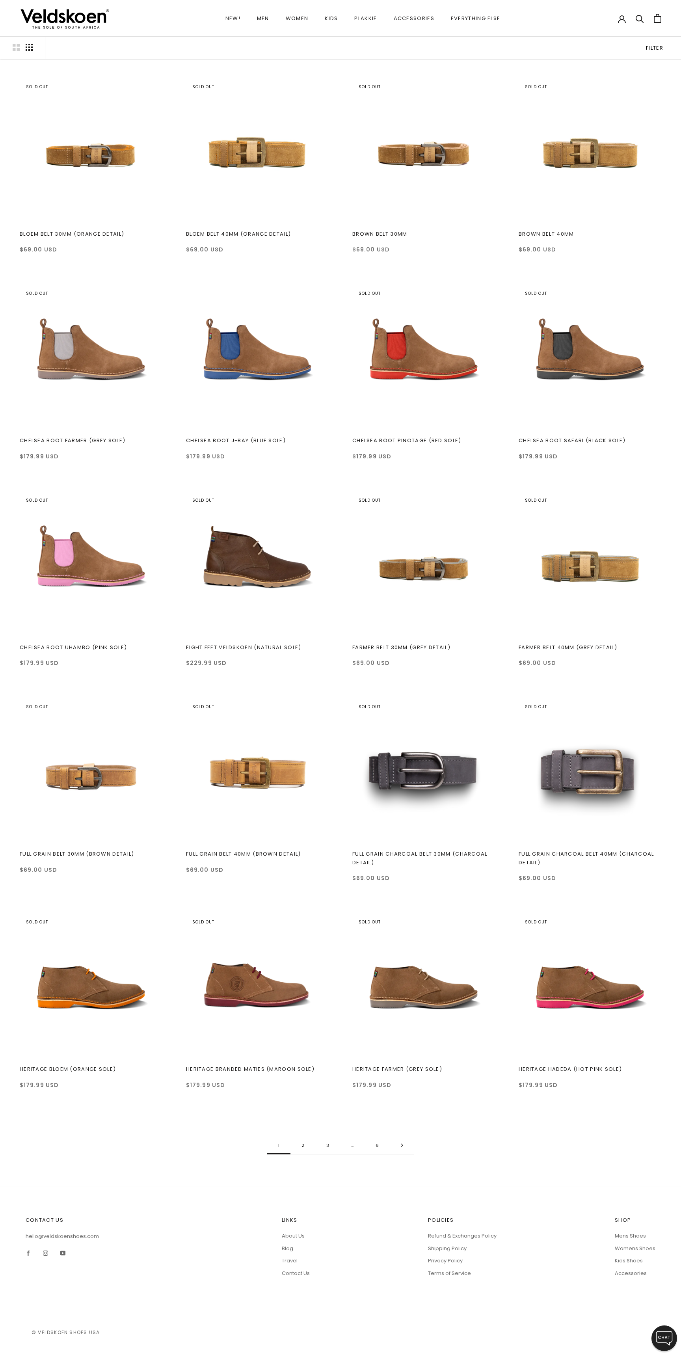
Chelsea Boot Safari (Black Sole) (572, 440)
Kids (331, 18)
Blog (287, 1248)
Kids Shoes (629, 1260)
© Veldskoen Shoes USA (66, 1332)
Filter (654, 48)
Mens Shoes (630, 1236)
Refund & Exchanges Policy (462, 1236)
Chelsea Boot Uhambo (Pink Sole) (73, 647)
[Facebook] (28, 1253)
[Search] (640, 18)
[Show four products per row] (29, 47)
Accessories (414, 18)
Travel (290, 1260)
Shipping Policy (447, 1248)
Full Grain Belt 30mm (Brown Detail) (77, 854)
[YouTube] (62, 1253)
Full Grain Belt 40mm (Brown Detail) (243, 854)
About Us (293, 1236)
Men (263, 18)
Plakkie (365, 18)
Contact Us (296, 1273)
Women (297, 18)
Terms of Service (449, 1273)
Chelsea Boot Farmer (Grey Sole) (72, 440)
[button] (664, 1338)
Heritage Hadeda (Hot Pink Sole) (570, 1069)
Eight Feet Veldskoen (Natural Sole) (243, 647)
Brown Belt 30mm (379, 234)
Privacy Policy (445, 1260)
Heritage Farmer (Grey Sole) (397, 1069)
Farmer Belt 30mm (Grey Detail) (401, 647)
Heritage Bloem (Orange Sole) (68, 1069)
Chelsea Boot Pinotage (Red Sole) (406, 440)
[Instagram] (45, 1253)
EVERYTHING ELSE (476, 18)
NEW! (232, 18)
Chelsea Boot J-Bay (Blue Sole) (236, 440)
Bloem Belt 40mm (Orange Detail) (238, 234)
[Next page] (402, 1145)
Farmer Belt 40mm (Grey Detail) (568, 647)
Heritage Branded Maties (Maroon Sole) (250, 1069)
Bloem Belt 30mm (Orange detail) (72, 234)
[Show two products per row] (16, 47)
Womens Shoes (635, 1248)
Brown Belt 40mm (546, 234)
